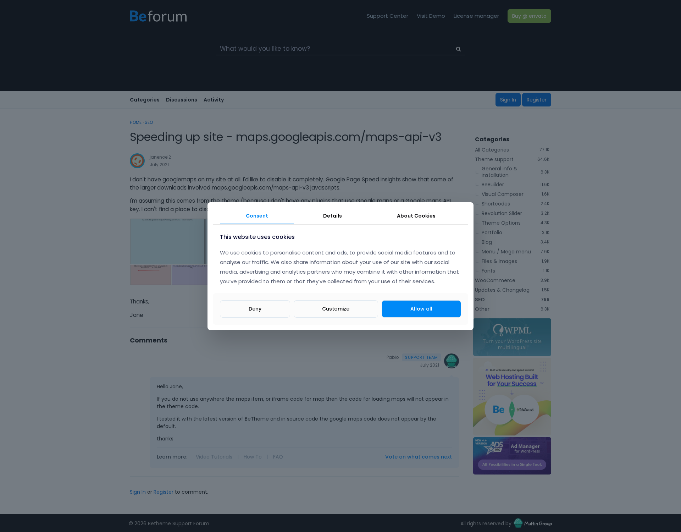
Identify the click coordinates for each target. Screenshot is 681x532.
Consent (257, 215)
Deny (255, 308)
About (416, 215)
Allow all (421, 308)
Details (332, 215)
